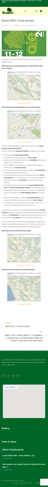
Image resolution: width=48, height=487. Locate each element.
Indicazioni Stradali (24, 103)
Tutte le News (9, 441)
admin (6, 25)
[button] (46, 5)
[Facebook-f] (3, 376)
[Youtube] (13, 376)
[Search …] (25, 11)
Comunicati (16, 25)
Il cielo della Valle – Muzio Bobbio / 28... (18, 455)
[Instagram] (8, 376)
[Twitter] (18, 376)
